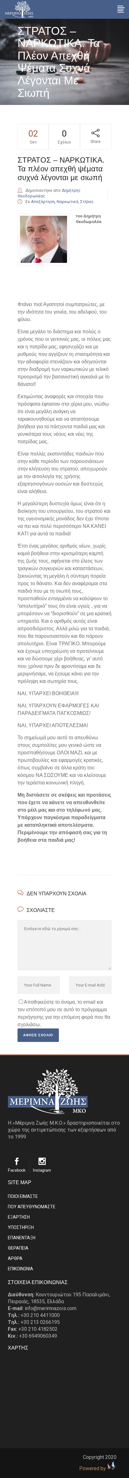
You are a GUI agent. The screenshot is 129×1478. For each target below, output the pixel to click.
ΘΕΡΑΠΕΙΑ (18, 1248)
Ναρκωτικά (67, 201)
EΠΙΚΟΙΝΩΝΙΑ (20, 1268)
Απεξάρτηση (43, 201)
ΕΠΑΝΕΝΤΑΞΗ (21, 1237)
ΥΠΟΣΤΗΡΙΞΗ (21, 1227)
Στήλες (87, 201)
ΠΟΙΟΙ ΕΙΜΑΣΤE (23, 1196)
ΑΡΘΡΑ (15, 1258)
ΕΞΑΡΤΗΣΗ (19, 1217)
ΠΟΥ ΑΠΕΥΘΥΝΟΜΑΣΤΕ (31, 1206)
